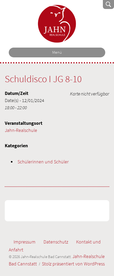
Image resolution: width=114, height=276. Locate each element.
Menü (57, 52)
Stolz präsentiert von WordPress (73, 264)
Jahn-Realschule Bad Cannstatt (57, 24)
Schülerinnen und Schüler (43, 162)
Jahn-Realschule (21, 130)
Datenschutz (55, 242)
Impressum (25, 242)
